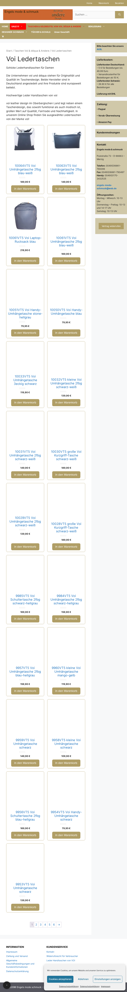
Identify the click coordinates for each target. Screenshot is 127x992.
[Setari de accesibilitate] (7, 985)
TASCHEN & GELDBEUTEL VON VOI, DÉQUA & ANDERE (54, 26)
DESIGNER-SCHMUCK (13, 32)
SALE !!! (15, 26)
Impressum (105, 986)
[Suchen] (119, 14)
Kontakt (50, 951)
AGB (99, 49)
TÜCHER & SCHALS (40, 32)
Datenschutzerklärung (69, 986)
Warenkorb (104, 3)
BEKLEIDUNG (94, 26)
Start (9, 50)
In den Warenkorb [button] (25, 188)
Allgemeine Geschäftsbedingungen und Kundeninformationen (20, 963)
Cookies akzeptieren (60, 979)
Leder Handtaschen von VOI (60, 960)
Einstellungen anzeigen (108, 979)
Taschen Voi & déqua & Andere (31, 50)
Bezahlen (119, 3)
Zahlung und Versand (17, 956)
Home (89, 3)
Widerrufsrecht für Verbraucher (62, 956)
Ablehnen (83, 979)
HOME (5, 26)
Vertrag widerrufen (111, 226)
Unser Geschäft (62, 32)
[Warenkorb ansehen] (3, 36)
